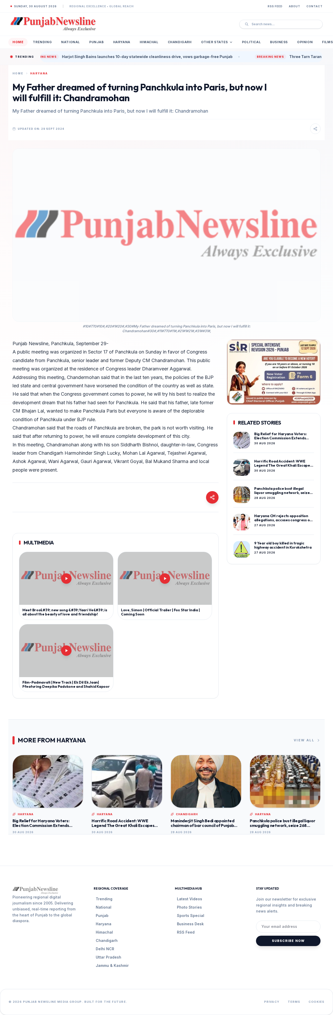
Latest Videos (189, 899)
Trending (42, 42)
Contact (314, 6)
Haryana (121, 42)
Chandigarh (180, 42)
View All (304, 740)
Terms (294, 1002)
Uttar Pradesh (108, 957)
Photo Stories (189, 907)
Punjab (96, 42)
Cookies (316, 1002)
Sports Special (190, 915)
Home (17, 42)
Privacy (271, 1002)
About (294, 6)
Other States (214, 42)
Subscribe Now (288, 941)
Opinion (305, 42)
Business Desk (190, 924)
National (70, 42)
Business (279, 42)
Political (251, 42)
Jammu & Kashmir (112, 965)
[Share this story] (315, 129)
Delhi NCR (105, 949)
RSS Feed (275, 6)
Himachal (149, 42)
